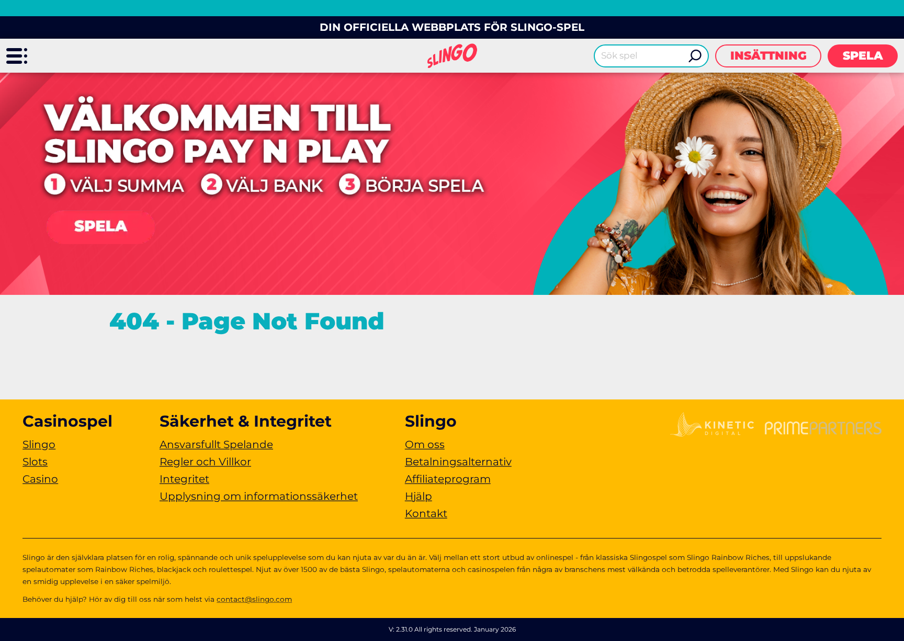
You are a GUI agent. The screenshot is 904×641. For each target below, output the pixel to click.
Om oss (425, 444)
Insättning (768, 56)
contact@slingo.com (254, 599)
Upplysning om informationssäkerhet (259, 496)
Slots (35, 461)
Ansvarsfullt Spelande (216, 444)
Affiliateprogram (448, 479)
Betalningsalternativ (458, 461)
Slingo (38, 444)
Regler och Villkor (205, 461)
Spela (863, 56)
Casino (40, 479)
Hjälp (418, 496)
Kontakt (426, 513)
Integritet (184, 479)
